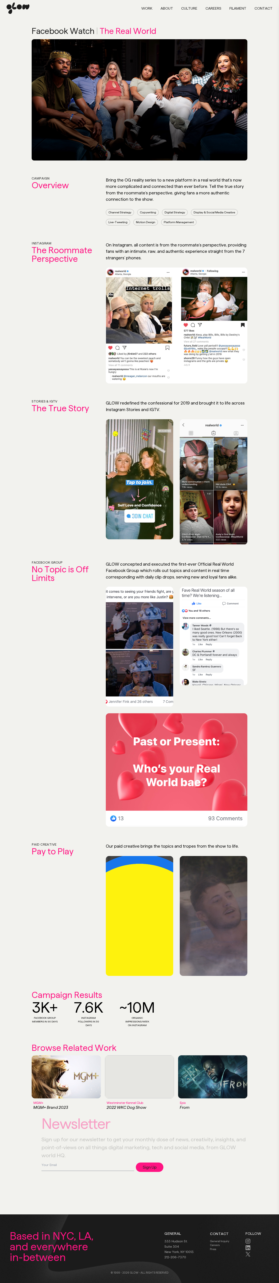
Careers (213, 8)
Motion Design (145, 222)
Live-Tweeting (117, 222)
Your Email (124, 1168)
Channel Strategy (119, 212)
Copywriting (148, 212)
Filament (237, 8)
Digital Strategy (175, 212)
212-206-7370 (175, 1257)
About (167, 8)
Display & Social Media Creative (214, 212)
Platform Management (179, 222)
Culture (189, 8)
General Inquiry (219, 1241)
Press (213, 1249)
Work (146, 8)
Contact (263, 8)
